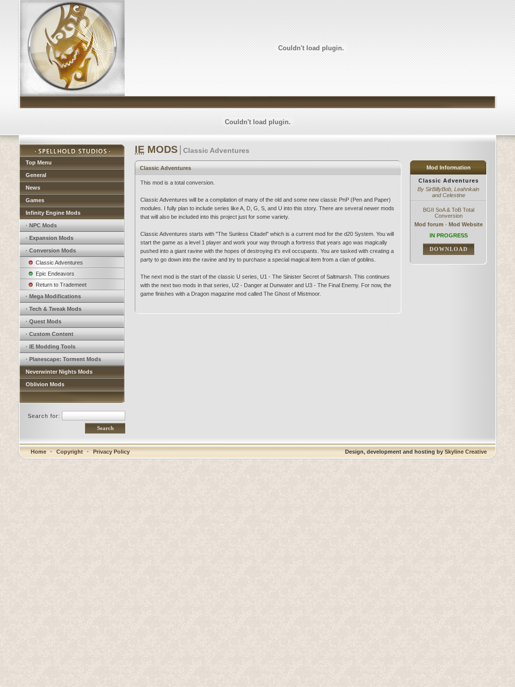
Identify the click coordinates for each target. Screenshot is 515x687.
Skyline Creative (466, 452)
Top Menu (39, 162)
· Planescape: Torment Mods (63, 359)
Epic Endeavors (55, 274)
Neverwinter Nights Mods (59, 372)
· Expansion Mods (49, 238)
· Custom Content (49, 334)
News (33, 188)
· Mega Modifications (53, 296)
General (36, 175)
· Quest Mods (43, 321)
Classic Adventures (59, 263)
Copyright (69, 452)
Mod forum (429, 224)
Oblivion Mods (45, 384)
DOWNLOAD (449, 249)
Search (105, 428)
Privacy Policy (111, 452)
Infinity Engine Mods (53, 213)
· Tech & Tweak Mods (53, 309)
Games (35, 200)
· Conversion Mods (51, 250)
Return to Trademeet (61, 285)
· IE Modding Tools (50, 346)
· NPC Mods (41, 225)
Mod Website (466, 224)
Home (38, 452)
